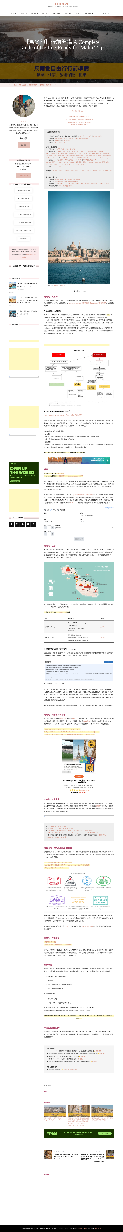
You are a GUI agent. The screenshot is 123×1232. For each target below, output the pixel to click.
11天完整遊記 (97, 136)
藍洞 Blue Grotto (95, 153)
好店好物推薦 (56, 13)
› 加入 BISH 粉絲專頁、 (72, 119)
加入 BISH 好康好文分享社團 (85, 119)
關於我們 (78, 13)
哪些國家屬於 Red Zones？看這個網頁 (94, 303)
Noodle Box (97, 171)
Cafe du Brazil (86, 171)
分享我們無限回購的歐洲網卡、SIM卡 (66, 181)
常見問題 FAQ (73, 138)
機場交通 (58, 140)
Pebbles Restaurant (72, 171)
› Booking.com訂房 (72, 122)
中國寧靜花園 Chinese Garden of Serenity (93, 158)
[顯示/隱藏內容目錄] (83, 291)
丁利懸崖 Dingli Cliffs (68, 158)
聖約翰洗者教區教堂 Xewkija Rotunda (88, 162)
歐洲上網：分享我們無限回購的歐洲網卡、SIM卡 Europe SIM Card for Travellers (70, 734)
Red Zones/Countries (75, 303)
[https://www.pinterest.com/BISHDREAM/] (33, 524)
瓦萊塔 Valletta (63, 151)
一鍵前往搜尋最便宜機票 (70, 1069)
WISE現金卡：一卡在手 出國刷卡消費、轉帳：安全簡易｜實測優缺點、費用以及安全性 (82, 184)
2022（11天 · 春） (85, 136)
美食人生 (44, 13)
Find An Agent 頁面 (87, 926)
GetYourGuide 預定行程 (23, 230)
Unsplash (63, 285)
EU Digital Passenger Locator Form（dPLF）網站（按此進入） (64, 415)
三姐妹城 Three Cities (78, 151)
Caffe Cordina (58, 171)
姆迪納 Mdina (92, 151)
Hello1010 (63, 718)
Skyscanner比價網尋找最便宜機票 (82, 494)
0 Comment (61, 59)
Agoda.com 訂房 (24, 206)
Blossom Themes (82, 1228)
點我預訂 (98, 1051)
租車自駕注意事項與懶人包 (67, 186)
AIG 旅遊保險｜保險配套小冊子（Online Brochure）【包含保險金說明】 (67, 865)
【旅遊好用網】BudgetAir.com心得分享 (71, 476)
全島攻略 (60, 160)
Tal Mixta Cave (64, 164)
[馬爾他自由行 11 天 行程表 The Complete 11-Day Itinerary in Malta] (55, 1111)
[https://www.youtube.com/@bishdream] (22, 524)
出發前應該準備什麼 (61, 138)
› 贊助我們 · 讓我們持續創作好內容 (79, 125)
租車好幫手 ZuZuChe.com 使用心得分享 (60, 828)
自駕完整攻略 (66, 140)
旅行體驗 (33, 13)
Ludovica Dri (56, 285)
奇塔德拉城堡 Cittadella (73, 160)
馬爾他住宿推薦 (83, 138)
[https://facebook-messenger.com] (28, 524)
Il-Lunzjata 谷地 (77, 164)
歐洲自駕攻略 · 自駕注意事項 (57, 826)
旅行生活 (13, 13)
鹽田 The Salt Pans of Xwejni (63, 162)
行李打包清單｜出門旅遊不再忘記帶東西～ (58, 944)
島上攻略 (58, 166)
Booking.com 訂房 (24, 198)
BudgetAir (73, 503)
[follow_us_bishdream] (79, 458)
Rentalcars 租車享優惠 (24, 222)
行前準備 (24, 13)
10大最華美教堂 (61, 149)
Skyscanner (60, 473)
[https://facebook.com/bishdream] (11, 524)
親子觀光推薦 (71, 149)
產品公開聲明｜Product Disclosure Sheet (57, 868)
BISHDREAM (61, 4)
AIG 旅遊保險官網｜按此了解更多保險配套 (58, 862)
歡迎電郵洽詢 (24, 175)
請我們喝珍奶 (23, 238)
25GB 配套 (86, 721)
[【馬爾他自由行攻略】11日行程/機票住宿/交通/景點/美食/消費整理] (102, 1111)
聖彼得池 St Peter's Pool (78, 153)
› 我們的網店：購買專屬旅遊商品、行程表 (79, 117)
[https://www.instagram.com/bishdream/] (17, 524)
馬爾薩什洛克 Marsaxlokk (59, 153)
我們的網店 (88, 13)
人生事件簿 (68, 13)
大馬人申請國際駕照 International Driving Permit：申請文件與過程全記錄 (73, 833)
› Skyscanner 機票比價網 (84, 122)
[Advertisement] (24, 359)
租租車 (98, 806)
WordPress (98, 1228)
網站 (67, 926)
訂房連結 (102, 627)
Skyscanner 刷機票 (24, 190)
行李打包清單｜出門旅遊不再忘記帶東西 (67, 179)
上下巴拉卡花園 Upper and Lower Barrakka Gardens (83, 156)
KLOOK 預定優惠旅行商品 (24, 214)
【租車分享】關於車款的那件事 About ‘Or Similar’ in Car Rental (70, 831)
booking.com (62, 612)
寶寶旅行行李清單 (50, 942)
